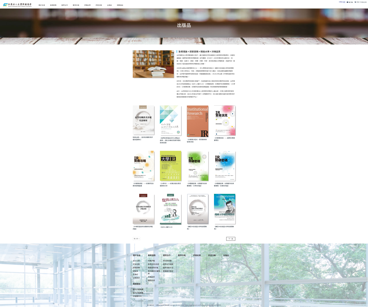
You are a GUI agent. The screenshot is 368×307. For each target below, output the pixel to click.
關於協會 (136, 255)
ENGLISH (364, 2)
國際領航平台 (168, 267)
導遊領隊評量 (153, 267)
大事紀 (135, 274)
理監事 (135, 271)
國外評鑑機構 (138, 289)
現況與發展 (167, 260)
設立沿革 (136, 260)
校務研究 (151, 277)
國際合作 (167, 255)
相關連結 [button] (120, 5)
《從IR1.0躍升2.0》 (166, 227)
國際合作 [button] (64, 5)
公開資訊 (136, 278)
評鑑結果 (87, 5)
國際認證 (151, 280)
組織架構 (136, 267)
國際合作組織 (168, 264)
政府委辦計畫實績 (154, 272)
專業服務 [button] (53, 5)
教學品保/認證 (153, 264)
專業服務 (152, 255)
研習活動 (99, 5)
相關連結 (136, 283)
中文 (358, 2)
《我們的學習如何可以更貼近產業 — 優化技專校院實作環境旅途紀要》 (170, 140)
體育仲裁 (76, 5)
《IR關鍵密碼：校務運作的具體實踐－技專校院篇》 (224, 184)
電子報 (351, 2)
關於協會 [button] (42, 5)
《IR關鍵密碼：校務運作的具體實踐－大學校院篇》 (197, 184)
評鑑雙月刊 (137, 296)
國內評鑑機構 (138, 292)
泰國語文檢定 (168, 271)
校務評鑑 (151, 260)
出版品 (109, 5)
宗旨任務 (136, 264)
